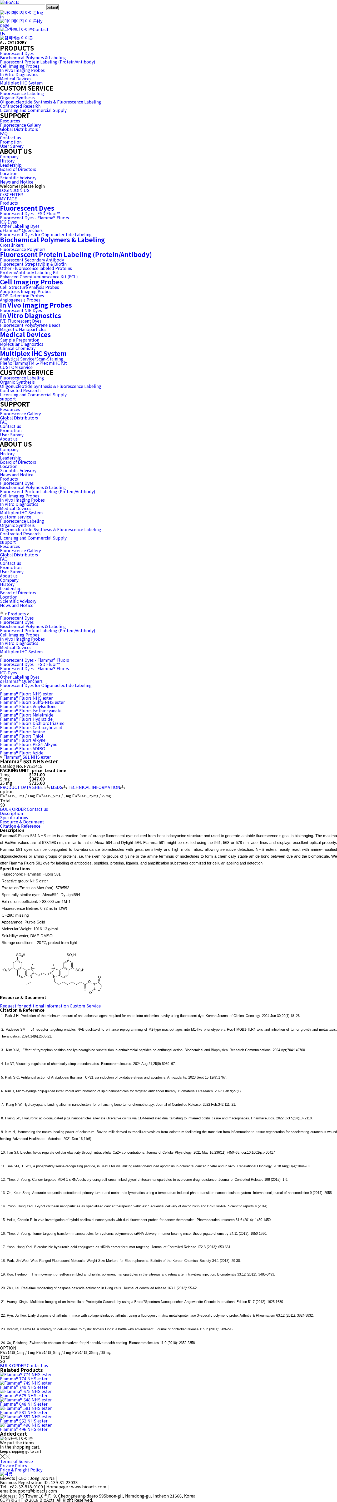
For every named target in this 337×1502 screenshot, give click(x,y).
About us (9, 439)
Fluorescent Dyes (17, 53)
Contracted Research (20, 106)
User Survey (11, 146)
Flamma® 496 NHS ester (23, 1429)
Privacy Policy (13, 1465)
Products (9, 203)
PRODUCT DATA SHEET (23, 787)
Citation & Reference (20, 826)
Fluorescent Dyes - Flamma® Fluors (34, 217)
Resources (10, 120)
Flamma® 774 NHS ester (23, 1378)
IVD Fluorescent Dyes (20, 321)
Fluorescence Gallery (20, 125)
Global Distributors (19, 129)
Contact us (10, 137)
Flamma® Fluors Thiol (21, 736)
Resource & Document (22, 821)
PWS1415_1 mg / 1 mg (17, 795)
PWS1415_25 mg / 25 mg (91, 795)
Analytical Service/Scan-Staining (31, 358)
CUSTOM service (16, 367)
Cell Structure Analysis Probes (29, 287)
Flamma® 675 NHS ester (23, 1395)
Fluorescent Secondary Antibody (32, 259)
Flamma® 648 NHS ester (23, 1404)
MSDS (56, 787)
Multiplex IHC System (21, 83)
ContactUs (24, 31)
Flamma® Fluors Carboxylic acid (31, 727)
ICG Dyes (8, 222)
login (21, 14)
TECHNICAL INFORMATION (94, 787)
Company (9, 156)
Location (8, 173)
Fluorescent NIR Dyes (21, 310)
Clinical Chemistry (18, 348)
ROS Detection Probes (22, 295)
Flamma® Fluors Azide (21, 752)
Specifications (14, 817)
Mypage (21, 23)
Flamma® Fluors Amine (22, 731)
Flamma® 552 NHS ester (23, 1420)
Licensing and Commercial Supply (33, 110)
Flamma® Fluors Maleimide (26, 715)
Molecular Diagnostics (21, 344)
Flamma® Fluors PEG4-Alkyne (28, 744)
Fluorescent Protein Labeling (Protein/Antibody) (47, 61)
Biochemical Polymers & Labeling (33, 57)
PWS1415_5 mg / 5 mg (53, 795)
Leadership (11, 165)
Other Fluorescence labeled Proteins (36, 268)
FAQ (4, 133)
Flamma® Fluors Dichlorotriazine (32, 723)
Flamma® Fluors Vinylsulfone (28, 706)
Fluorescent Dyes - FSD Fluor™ (30, 213)
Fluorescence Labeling (22, 93)
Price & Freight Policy (21, 1469)
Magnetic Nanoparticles (23, 329)
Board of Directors (18, 169)
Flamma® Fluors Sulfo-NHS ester (32, 702)
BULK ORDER (13, 809)
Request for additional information (34, 1005)
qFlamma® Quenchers (21, 230)
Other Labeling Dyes (19, 226)
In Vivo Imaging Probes (22, 70)
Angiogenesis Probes (20, 300)
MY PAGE (8, 198)
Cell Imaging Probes (19, 66)
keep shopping (12, 1451)
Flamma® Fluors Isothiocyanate (31, 710)
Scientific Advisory (18, 177)
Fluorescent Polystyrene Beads (30, 325)
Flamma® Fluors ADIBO (22, 748)
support (8, 399)
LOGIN (6, 190)
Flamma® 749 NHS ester (23, 1387)
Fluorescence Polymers (23, 249)
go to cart (33, 1451)
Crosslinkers (12, 245)
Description (11, 813)
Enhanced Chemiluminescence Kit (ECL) (39, 276)
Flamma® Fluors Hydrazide (26, 719)
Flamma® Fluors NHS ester (26, 693)
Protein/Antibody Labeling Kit (29, 272)
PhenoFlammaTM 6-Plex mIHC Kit (33, 363)
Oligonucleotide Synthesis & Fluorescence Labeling (50, 101)
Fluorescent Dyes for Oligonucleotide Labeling (46, 234)
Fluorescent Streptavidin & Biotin (33, 264)
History (7, 160)
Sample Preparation (19, 340)
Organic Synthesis (17, 97)
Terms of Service (16, 1461)
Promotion (11, 142)
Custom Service (85, 1005)
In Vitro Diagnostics (19, 74)
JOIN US (21, 190)
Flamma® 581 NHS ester (27, 757)
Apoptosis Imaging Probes (25, 291)
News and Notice (16, 182)
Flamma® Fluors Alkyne (23, 740)
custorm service (15, 516)
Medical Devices (15, 78)
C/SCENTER (11, 194)
